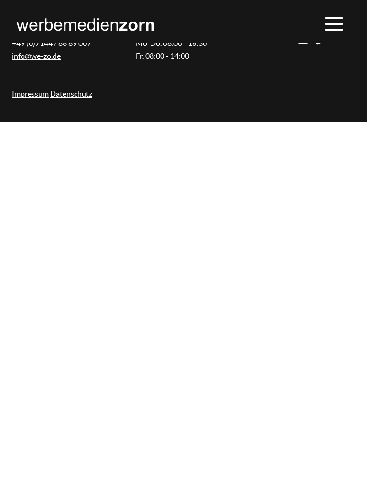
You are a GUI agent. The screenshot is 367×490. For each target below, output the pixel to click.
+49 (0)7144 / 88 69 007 (51, 43)
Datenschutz (71, 93)
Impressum (30, 93)
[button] (333, 24)
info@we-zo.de (36, 56)
